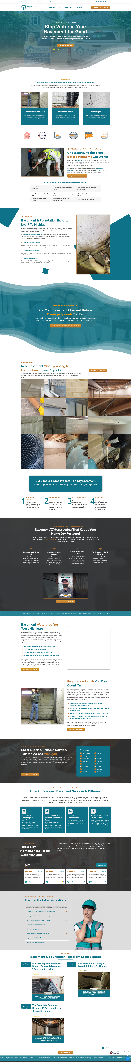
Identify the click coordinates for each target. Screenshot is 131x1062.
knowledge (24, 764)
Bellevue (99, 753)
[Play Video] (65, 586)
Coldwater (85, 766)
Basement (54, 757)
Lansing (85, 756)
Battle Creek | (35, 613)
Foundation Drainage (101, 969)
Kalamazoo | (75, 613)
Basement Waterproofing (47, 972)
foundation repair (65, 759)
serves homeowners (44, 761)
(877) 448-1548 (103, 1)
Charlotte (85, 771)
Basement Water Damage (37, 1014)
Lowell (98, 756)
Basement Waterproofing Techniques (39, 1015)
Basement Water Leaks (36, 972)
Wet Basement (40, 973)
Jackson (99, 758)
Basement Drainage (82, 969)
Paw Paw (99, 761)
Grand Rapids (86, 753)
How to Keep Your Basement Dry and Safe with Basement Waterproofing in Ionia (47, 966)
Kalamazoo (85, 761)
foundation (79, 160)
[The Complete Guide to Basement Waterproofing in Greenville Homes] (48, 1019)
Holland (99, 766)
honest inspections (51, 539)
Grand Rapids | (65, 613)
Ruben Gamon (36, 974)
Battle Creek (86, 758)
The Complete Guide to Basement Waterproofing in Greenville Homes (46, 1008)
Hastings (85, 764)
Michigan (40, 757)
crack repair (98, 170)
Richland (99, 771)
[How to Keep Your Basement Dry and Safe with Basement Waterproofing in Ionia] (48, 977)
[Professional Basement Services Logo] (29, 5)
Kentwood (99, 764)
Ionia (84, 769)
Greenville (99, 769)
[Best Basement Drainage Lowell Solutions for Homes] (94, 973)
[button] (47, 911)
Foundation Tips (60, 957)
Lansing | (26, 613)
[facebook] (94, 1)
